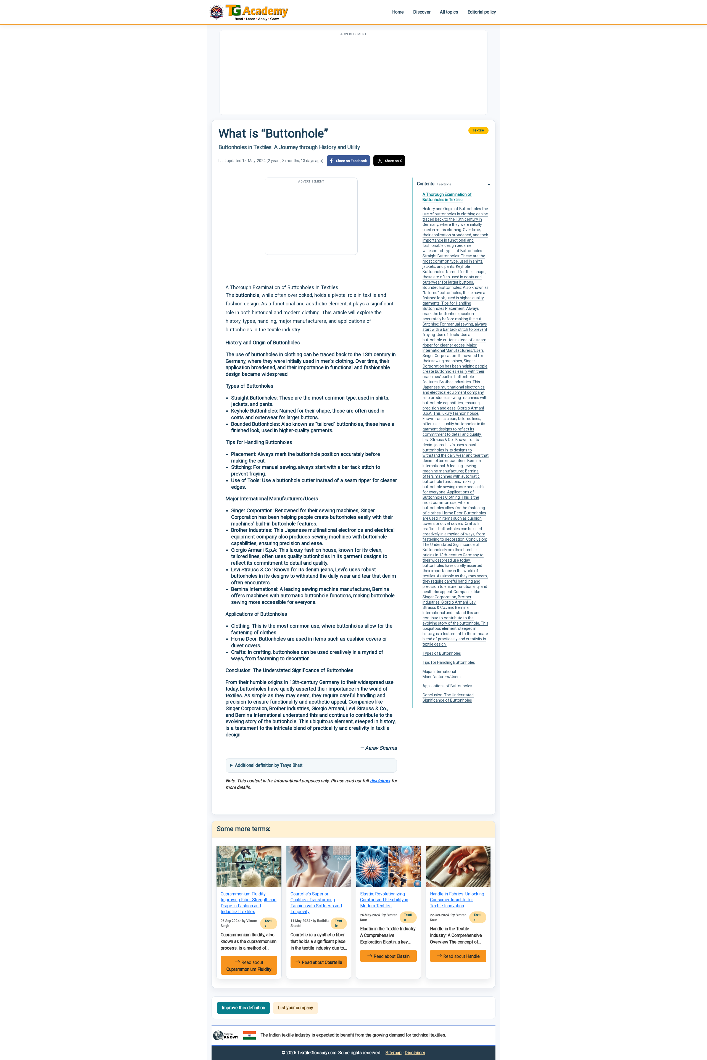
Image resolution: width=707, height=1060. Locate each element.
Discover (422, 12)
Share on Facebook (351, 161)
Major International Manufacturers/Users (442, 674)
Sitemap (394, 1052)
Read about (248, 966)
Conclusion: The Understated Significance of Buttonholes (448, 697)
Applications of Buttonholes (447, 686)
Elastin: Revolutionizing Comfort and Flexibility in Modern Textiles (384, 899)
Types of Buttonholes (442, 653)
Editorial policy (482, 12)
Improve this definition (243, 1007)
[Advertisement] (353, 76)
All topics (449, 12)
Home (398, 12)
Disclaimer (415, 1052)
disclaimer (380, 780)
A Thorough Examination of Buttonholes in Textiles (447, 197)
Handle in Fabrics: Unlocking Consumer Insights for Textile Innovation (457, 899)
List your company (295, 1007)
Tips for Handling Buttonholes (449, 662)
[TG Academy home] (251, 12)
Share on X (393, 161)
